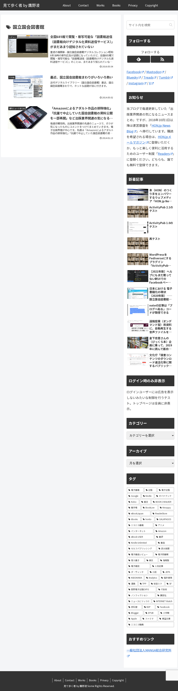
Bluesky (132, 77)
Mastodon (153, 71)
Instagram (135, 83)
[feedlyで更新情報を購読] (138, 59)
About (57, 680)
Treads (148, 77)
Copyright (118, 680)
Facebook (134, 71)
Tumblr (164, 77)
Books (92, 680)
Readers (164, 153)
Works (81, 680)
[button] (171, 25)
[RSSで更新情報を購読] (162, 59)
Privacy (104, 680)
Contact (69, 680)
